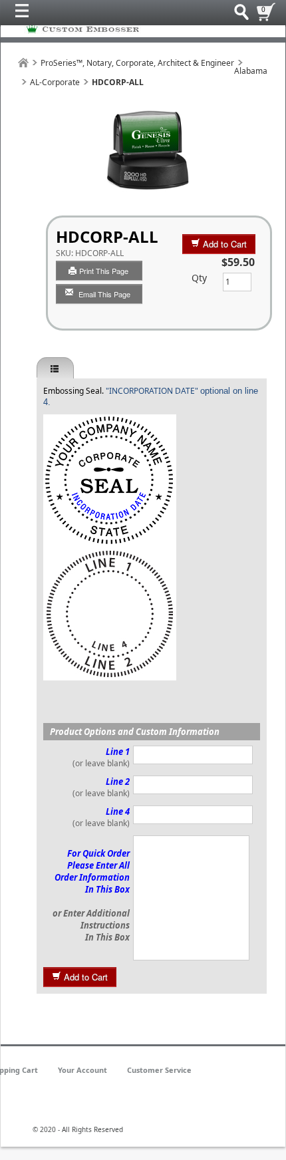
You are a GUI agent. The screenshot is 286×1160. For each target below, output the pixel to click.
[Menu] (25, 14)
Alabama (250, 70)
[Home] (23, 63)
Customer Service (159, 1070)
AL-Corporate (55, 82)
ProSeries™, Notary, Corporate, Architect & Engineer (137, 63)
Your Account (82, 1070)
